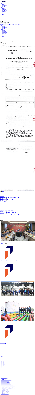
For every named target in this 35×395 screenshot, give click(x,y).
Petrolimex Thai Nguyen (3, 372)
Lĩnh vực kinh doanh (5, 24)
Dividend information (4, 9)
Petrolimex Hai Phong (3, 365)
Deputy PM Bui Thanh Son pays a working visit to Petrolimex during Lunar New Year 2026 (11, 242)
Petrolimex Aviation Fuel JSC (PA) (4, 379)
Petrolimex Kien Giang (3, 393)
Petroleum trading (3, 4)
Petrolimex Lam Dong (3, 367)
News (1, 349)
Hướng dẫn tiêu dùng (11, 24)
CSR (2, 13)
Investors (2, 7)
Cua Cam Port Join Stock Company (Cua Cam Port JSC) (6, 384)
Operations (2, 348)
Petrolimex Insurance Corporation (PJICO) (5, 381)
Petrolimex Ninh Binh (3, 368)
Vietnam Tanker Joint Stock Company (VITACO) (5, 383)
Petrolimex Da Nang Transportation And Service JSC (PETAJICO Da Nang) (8, 386)
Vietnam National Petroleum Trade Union (5, 394)
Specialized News (2, 243)
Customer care (2, 14)
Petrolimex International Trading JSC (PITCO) (5, 391)
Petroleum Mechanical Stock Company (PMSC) (5, 389)
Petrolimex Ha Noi (3, 364)
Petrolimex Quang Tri (3, 370)
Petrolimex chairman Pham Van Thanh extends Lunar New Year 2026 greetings (10, 260)
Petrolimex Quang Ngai (3, 369)
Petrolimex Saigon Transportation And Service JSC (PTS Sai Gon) (7, 385)
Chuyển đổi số (14, 24)
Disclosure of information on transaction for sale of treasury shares (7, 195)
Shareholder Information (2, 196)
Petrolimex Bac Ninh (3, 361)
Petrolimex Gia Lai (3, 363)
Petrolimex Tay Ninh (3, 373)
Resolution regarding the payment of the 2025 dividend (6, 199)
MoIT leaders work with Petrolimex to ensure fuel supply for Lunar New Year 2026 (10, 321)
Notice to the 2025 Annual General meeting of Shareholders (7, 210)
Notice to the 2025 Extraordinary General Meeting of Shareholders (7, 216)
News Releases (3, 12)
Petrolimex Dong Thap (3, 376)
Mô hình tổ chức (1, 24)
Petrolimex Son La (3, 371)
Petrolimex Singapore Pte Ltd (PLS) (4, 378)
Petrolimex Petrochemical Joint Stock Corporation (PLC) (6, 380)
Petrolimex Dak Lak (3, 374)
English (2, 19)
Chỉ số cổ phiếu (8, 24)
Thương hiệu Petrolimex (18, 24)
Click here (3, 191)
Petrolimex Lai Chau (3, 366)
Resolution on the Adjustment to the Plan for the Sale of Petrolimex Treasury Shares (9, 197)
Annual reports (3, 8)
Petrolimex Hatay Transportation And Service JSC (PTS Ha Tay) (7, 387)
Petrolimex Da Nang (3, 375)
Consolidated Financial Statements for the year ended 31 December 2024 (8, 212)
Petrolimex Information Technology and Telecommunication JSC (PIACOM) (8, 388)
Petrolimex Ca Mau (3, 362)
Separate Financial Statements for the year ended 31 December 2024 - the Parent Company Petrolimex (11, 214)
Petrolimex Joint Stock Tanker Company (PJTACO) (5, 382)
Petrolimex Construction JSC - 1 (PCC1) (4, 390)
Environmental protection (4, 10)
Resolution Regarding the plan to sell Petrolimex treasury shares (7, 201)
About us (2, 3)
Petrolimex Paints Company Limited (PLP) (5, 392)
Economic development (4, 11)
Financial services (3, 6)
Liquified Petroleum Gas (4, 5)
